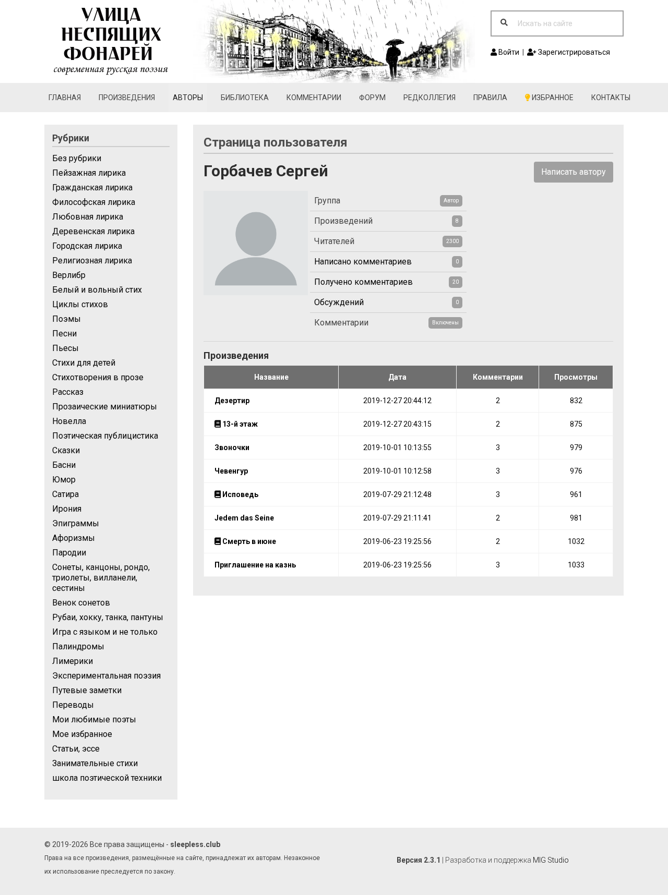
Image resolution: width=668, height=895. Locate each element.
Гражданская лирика (92, 187)
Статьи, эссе (76, 749)
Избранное (552, 97)
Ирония (66, 509)
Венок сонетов (81, 603)
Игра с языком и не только (105, 632)
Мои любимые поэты (94, 719)
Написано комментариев (363, 262)
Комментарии (314, 97)
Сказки (66, 450)
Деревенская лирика (93, 231)
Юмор (64, 480)
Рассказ (68, 392)
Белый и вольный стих (97, 290)
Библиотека (245, 97)
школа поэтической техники (107, 778)
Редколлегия (429, 97)
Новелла (69, 421)
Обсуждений (339, 302)
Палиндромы (78, 646)
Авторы (188, 97)
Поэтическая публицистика (105, 436)
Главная (65, 97)
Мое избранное (82, 734)
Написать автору (573, 172)
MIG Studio (551, 860)
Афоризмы (73, 538)
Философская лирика (93, 202)
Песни (64, 333)
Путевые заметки (87, 690)
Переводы (73, 705)
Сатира (65, 494)
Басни (64, 465)
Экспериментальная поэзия (106, 676)
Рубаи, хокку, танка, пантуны (107, 617)
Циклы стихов (80, 304)
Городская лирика (87, 246)
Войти (508, 52)
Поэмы (66, 319)
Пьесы (65, 348)
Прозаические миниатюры (104, 407)
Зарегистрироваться (573, 52)
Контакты (610, 97)
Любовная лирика (87, 217)
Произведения (127, 97)
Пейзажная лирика (89, 173)
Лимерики (72, 661)
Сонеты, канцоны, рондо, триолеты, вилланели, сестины (101, 577)
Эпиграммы (75, 523)
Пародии (69, 553)
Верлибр (69, 275)
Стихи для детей (83, 363)
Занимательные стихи (95, 763)
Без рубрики (76, 158)
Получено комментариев (363, 282)
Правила (490, 97)
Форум (372, 97)
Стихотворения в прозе (98, 377)
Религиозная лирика (92, 260)
